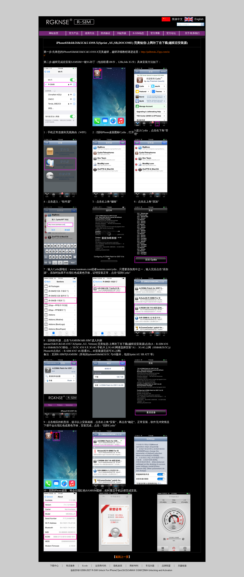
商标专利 (134, 565)
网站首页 (53, 33)
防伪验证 (105, 33)
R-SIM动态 (138, 33)
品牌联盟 (166, 565)
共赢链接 (182, 565)
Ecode (85, 565)
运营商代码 (100, 565)
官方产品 (73, 33)
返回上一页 (122, 556)
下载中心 (54, 565)
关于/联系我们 (192, 33)
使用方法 (89, 33)
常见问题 (150, 565)
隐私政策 (118, 565)
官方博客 (155, 33)
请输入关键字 (183, 24)
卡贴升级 (121, 33)
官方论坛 (171, 33)
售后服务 (70, 565)
